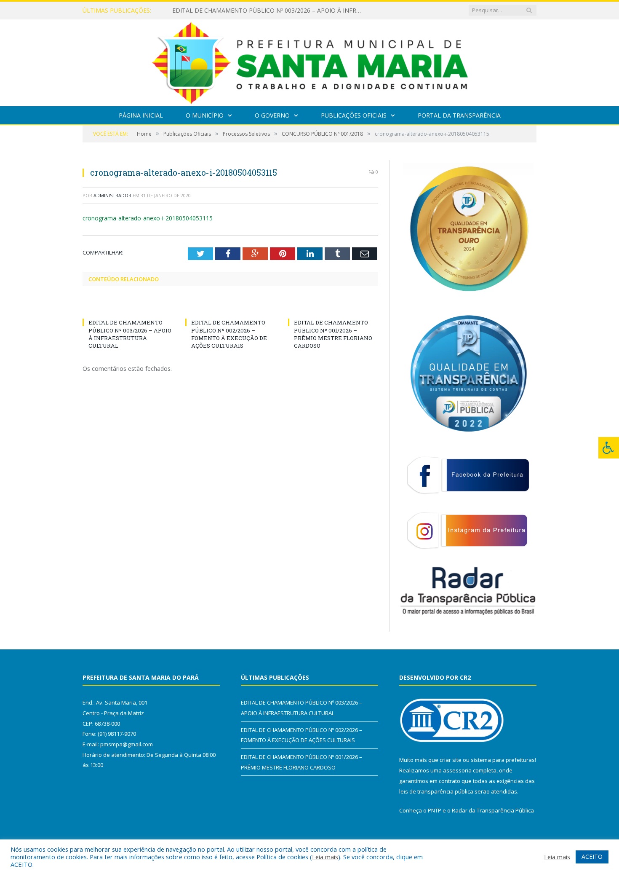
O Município (205, 115)
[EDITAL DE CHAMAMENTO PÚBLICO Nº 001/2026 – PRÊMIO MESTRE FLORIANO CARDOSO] (333, 307)
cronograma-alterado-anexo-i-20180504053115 (148, 218)
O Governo (272, 115)
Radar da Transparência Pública (493, 810)
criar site (451, 760)
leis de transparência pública (436, 791)
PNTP (434, 810)
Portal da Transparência (459, 115)
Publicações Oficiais (354, 115)
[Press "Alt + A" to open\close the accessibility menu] (608, 447)
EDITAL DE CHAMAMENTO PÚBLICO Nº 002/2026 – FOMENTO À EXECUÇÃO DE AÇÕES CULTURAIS (229, 334)
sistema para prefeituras (503, 760)
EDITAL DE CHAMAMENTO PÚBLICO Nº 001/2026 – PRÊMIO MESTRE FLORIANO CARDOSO (333, 334)
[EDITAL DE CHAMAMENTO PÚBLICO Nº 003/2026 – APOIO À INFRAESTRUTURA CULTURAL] (128, 307)
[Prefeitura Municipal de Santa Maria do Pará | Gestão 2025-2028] (309, 61)
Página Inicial (141, 115)
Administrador (112, 195)
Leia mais (325, 857)
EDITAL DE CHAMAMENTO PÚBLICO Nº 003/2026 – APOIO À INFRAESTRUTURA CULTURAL (269, 10)
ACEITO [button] (592, 857)
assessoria (457, 770)
